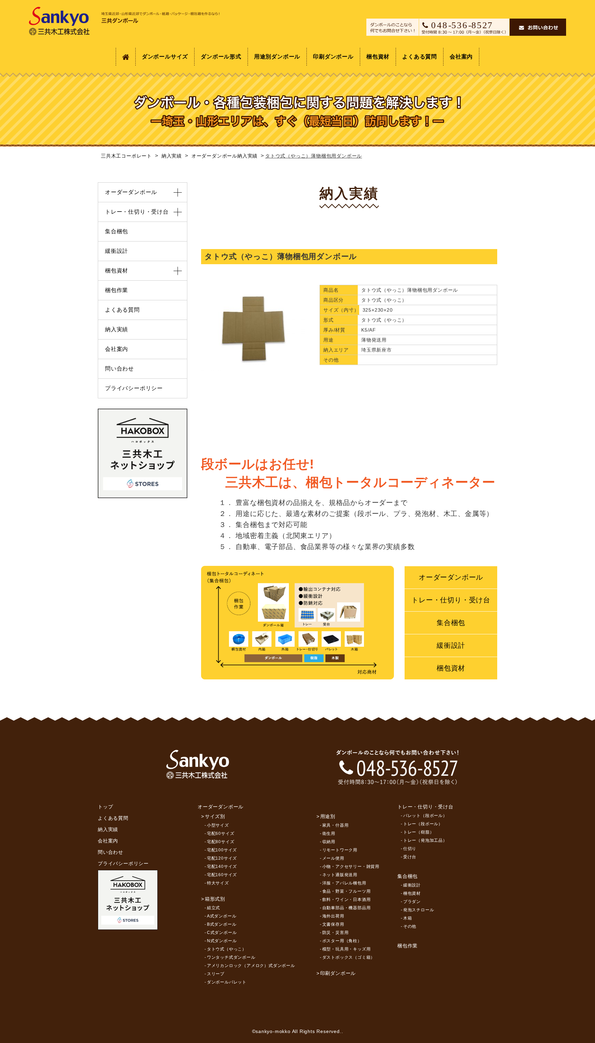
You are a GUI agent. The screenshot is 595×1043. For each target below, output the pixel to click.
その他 (409, 926)
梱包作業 (116, 290)
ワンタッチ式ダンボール (231, 957)
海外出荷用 (333, 916)
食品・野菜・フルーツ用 (346, 891)
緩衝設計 (451, 645)
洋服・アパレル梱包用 (344, 883)
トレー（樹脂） (418, 832)
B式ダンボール (222, 924)
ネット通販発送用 (339, 874)
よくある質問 (419, 57)
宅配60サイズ (220, 833)
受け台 (409, 856)
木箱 (407, 918)
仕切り (409, 848)
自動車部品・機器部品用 (346, 907)
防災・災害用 (335, 932)
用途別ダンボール (277, 57)
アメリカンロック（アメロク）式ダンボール (251, 965)
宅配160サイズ (222, 874)
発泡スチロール (418, 909)
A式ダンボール (222, 916)
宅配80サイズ (220, 841)
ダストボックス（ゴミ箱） (348, 957)
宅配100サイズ (222, 850)
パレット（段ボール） (425, 815)
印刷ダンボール (333, 57)
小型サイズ (218, 825)
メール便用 (333, 858)
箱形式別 (215, 899)
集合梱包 (451, 622)
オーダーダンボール (451, 577)
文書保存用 (333, 924)
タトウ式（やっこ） (227, 949)
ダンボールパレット (227, 982)
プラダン (412, 901)
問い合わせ (119, 369)
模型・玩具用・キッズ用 (346, 949)
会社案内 (461, 57)
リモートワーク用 (339, 850)
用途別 (327, 816)
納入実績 (116, 329)
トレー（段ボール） (423, 823)
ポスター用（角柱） (342, 940)
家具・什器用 (335, 825)
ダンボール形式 (221, 57)
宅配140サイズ (222, 866)
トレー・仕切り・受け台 (450, 600)
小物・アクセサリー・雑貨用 (350, 866)
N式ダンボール (222, 940)
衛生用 (328, 833)
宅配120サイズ (222, 858)
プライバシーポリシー (134, 388)
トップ (105, 806)
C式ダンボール (222, 932)
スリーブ (216, 973)
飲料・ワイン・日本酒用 (346, 899)
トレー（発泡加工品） (425, 840)
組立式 (213, 907)
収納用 (328, 841)
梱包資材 (377, 57)
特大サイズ (218, 883)
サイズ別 (215, 816)
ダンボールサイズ (165, 57)
